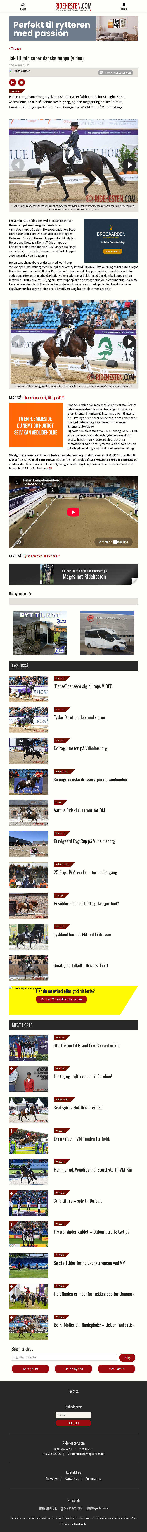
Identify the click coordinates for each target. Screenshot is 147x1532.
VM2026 (60, 1037)
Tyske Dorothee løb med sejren (41, 556)
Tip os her (51, 1478)
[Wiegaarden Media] (97, 1508)
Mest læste (116, 1369)
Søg (127, 1358)
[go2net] (71, 1508)
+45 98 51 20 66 (51, 1454)
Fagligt (59, 895)
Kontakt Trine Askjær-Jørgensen (61, 999)
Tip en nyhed (73, 1369)
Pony (58, 802)
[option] (73, 165)
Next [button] (129, 165)
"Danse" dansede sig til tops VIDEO (44, 397)
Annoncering (94, 1478)
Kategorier (30, 1369)
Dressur (15, 91)
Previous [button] (18, 165)
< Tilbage (15, 48)
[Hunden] (48, 1508)
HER (49, 468)
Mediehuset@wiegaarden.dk (86, 1454)
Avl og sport (62, 771)
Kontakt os (72, 1478)
